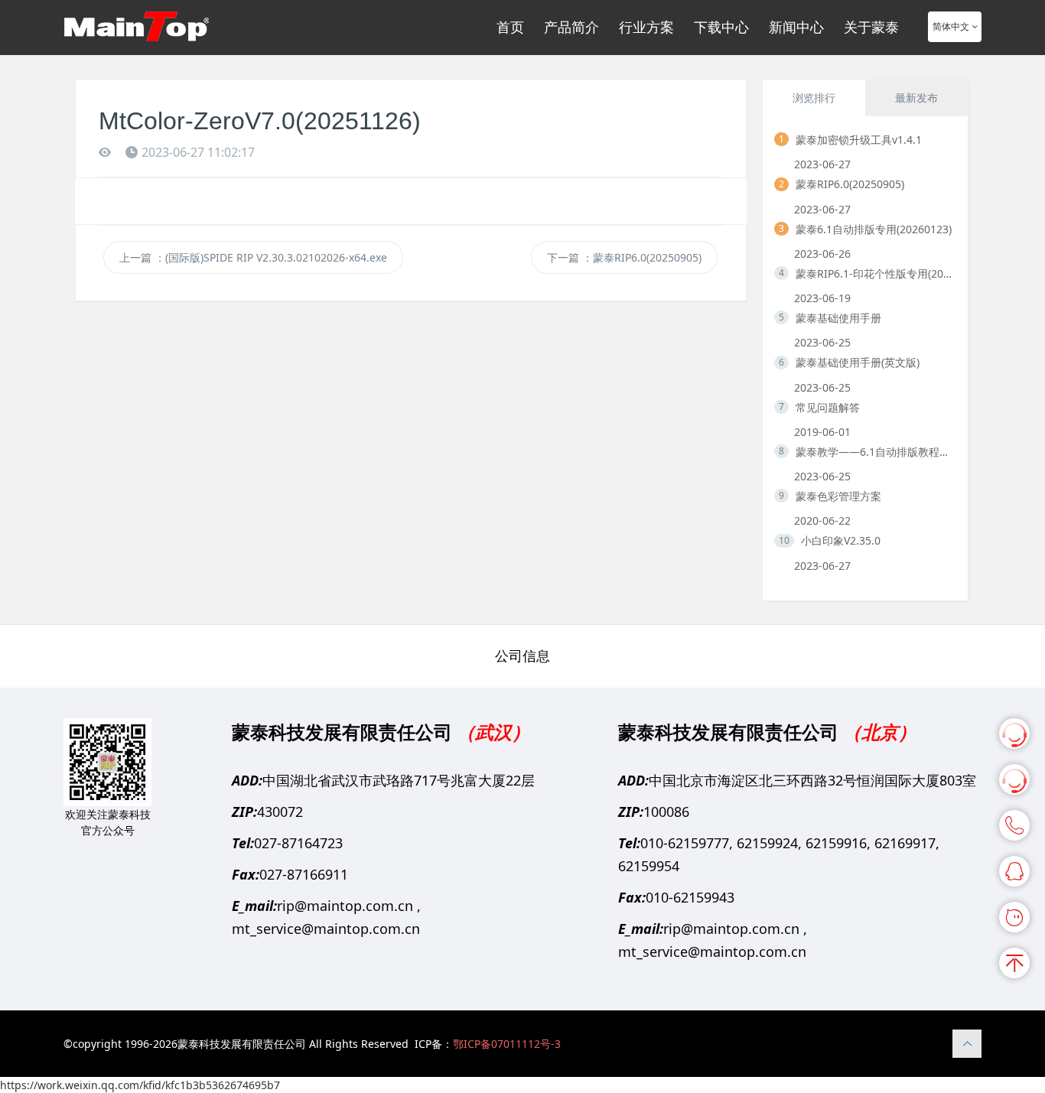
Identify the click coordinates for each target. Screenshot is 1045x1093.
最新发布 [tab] (916, 97)
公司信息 (522, 655)
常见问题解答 (828, 407)
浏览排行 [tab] (814, 97)
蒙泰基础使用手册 (838, 318)
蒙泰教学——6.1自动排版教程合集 (876, 451)
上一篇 (253, 257)
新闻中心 (796, 27)
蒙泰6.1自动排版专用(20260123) (874, 229)
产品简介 (571, 27)
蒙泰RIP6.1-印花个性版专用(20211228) (876, 273)
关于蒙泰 (871, 27)
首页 (510, 27)
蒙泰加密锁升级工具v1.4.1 (859, 139)
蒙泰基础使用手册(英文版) (858, 362)
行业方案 (646, 27)
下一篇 (624, 257)
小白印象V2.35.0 (841, 540)
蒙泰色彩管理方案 (838, 496)
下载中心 (721, 27)
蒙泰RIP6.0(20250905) (850, 184)
